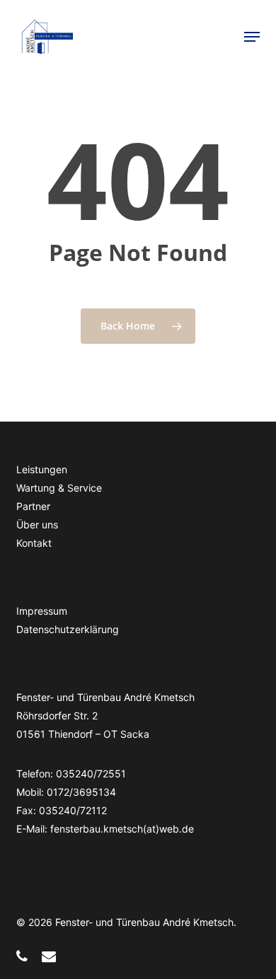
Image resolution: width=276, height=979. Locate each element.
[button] (252, 37)
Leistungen (41, 469)
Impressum (41, 611)
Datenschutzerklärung (67, 629)
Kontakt (34, 543)
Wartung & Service (59, 488)
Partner (33, 506)
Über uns (37, 525)
